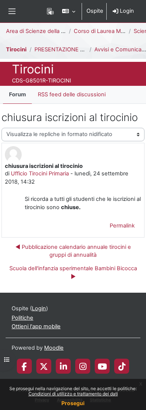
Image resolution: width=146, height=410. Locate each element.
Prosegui (73, 403)
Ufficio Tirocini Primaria (40, 173)
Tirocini (16, 49)
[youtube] (102, 366)
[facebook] (24, 366)
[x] (44, 366)
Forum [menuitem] (17, 94)
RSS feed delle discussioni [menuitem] (72, 94)
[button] (68, 11)
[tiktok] (121, 366)
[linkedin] (63, 366)
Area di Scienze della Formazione (48, 31)
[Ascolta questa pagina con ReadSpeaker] (50, 11)
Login (126, 10)
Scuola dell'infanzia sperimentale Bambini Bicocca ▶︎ (73, 272)
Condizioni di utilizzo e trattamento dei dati (73, 394)
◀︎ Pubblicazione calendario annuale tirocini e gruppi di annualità (73, 251)
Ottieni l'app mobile (36, 326)
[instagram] (82, 366)
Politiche (22, 317)
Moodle (54, 347)
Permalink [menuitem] (122, 225)
